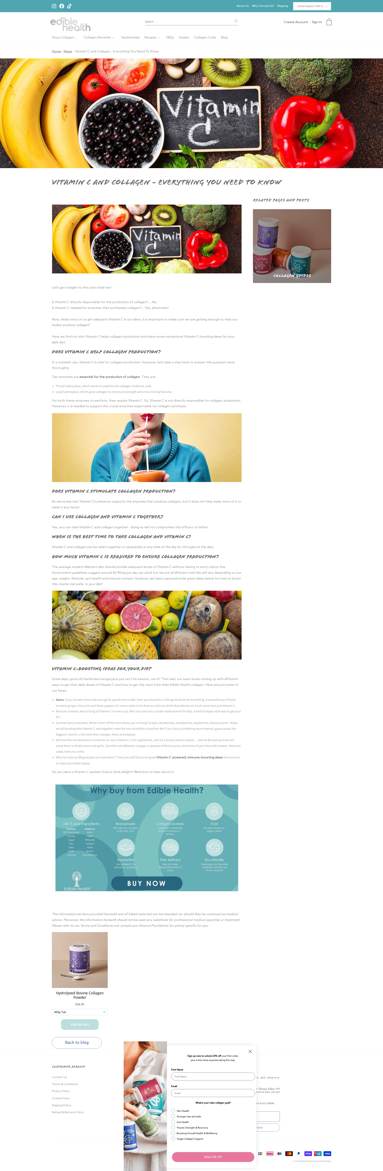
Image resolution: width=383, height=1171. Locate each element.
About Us (243, 6)
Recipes (150, 37)
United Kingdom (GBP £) (310, 6)
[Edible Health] (70, 21)
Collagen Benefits (97, 37)
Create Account (296, 22)
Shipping (282, 6)
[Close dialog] (250, 1051)
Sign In (317, 22)
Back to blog (77, 1042)
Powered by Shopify (322, 1161)
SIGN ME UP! (213, 1157)
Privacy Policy (61, 1091)
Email (174, 1086)
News (68, 51)
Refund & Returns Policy (68, 1112)
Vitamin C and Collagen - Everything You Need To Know (117, 51)
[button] (329, 21)
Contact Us (59, 1077)
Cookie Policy (61, 1098)
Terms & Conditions (65, 1084)
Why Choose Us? (263, 6)
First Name (177, 1069)
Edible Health (305, 1161)
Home (56, 51)
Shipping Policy (61, 1105)
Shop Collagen (63, 37)
